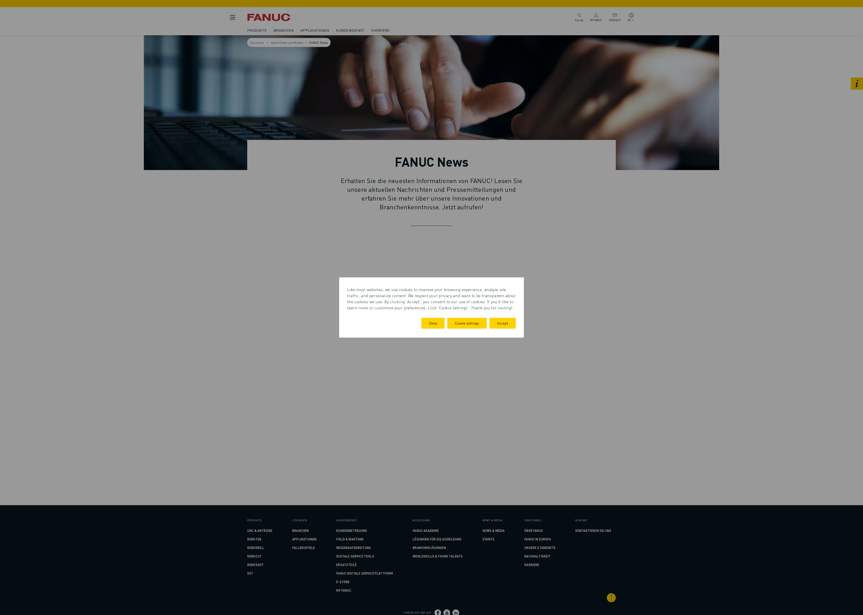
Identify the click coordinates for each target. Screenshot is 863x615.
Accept (502, 323)
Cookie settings (467, 323)
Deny (433, 323)
